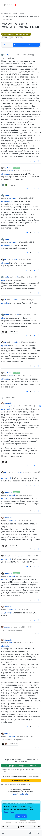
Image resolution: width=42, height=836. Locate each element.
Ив (5, 259)
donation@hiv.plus (21, 794)
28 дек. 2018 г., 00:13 (23, 375)
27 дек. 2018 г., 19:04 (26, 198)
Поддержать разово (21, 780)
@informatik (6, 478)
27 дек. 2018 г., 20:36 (29, 315)
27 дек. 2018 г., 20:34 (28, 300)
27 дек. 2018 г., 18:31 (23, 170)
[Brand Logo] (11, 5)
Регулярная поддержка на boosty (21, 765)
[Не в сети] (2, 168)
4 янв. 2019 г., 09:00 (30, 472)
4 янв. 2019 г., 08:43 (26, 406)
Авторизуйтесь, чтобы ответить (26, 45)
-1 (30, 465)
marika (6, 55)
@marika (5, 174)
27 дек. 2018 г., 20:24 (28, 259)
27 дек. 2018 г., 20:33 (29, 277)
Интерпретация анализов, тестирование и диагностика (17, 34)
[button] (3, 833)
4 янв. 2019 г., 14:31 (26, 609)
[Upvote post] (27, 161)
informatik (8, 403)
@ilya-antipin (6, 201)
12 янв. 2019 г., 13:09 (25, 736)
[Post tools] (39, 161)
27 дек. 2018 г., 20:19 (26, 242)
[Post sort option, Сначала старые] (4, 44)
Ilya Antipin (8, 168)
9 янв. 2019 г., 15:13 (24, 627)
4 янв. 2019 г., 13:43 (30, 556)
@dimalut (5, 646)
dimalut (7, 627)
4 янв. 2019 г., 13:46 (25, 576)
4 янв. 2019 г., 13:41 (26, 520)
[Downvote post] (35, 161)
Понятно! (21, 816)
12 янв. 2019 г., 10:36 (23, 643)
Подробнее (9, 812)
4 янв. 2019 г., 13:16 (25, 495)
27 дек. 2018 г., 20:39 (28, 342)
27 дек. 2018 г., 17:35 (24, 55)
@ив (3, 280)
